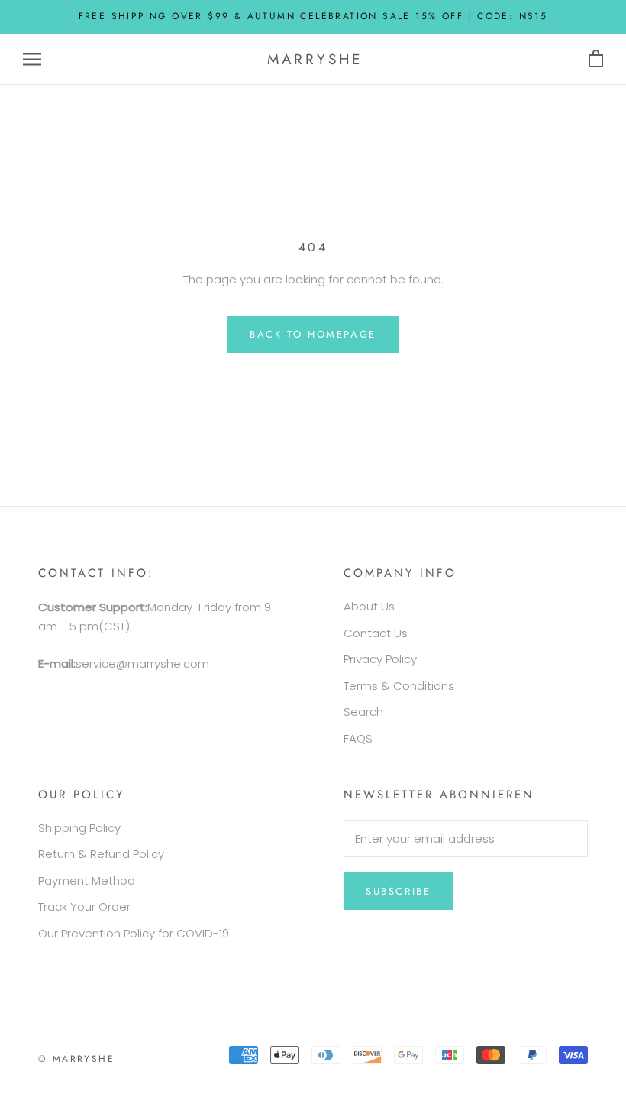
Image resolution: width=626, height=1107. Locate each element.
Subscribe (398, 891)
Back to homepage (313, 334)
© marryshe (76, 1059)
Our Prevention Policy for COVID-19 (133, 933)
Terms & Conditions (399, 686)
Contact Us (376, 633)
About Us (369, 606)
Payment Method (86, 880)
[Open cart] (596, 59)
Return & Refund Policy (101, 854)
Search (363, 712)
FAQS (358, 738)
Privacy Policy (380, 659)
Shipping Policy (79, 828)
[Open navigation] (32, 59)
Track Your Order (84, 906)
